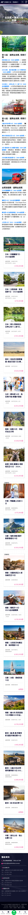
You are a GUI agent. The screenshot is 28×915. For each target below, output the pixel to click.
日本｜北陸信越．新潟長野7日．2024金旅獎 (14, 290)
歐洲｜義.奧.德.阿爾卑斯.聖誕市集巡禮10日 (13, 734)
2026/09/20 (14, 580)
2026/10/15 (14, 543)
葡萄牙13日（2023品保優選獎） (11, 200)
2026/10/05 (14, 614)
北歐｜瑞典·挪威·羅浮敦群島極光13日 (13, 537)
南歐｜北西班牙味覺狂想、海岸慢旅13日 (13, 644)
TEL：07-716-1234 (6, 893)
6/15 (19, 331)
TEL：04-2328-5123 (7, 882)
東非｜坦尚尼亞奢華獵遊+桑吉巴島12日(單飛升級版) (14, 360)
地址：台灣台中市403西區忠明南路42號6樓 (12, 880)
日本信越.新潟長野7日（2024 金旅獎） (13, 158)
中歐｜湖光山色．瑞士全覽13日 (13, 836)
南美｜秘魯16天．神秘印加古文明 (13, 430)
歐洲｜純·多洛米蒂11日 (14, 803)
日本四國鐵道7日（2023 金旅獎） (12, 190)
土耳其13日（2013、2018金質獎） (12, 222)
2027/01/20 (14, 401)
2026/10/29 (14, 471)
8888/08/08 (14, 684)
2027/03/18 (8, 263)
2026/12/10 (14, 740)
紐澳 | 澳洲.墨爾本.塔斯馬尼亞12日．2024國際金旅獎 (14, 465)
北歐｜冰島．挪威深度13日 (13, 679)
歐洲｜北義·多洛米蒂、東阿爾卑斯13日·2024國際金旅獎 (14, 769)
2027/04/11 (8, 510)
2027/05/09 (14, 436)
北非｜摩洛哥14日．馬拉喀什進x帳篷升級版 (14, 395)
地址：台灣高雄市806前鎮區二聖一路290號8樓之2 (14, 891)
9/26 (20, 436)
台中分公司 (6, 878)
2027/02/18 (8, 473)
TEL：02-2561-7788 (7, 872)
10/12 (19, 614)
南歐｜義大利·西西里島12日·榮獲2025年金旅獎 (14, 714)
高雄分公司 (6, 888)
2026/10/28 (14, 296)
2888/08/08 (8, 545)
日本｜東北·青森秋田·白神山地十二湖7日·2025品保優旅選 (13, 325)
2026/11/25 (14, 261)
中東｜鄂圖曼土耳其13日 (13, 502)
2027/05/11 (14, 331)
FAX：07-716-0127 (6, 895)
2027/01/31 (14, 366)
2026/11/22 (14, 719)
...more (14, 263)
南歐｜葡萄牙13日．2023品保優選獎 (13, 609)
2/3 (19, 401)
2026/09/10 (14, 508)
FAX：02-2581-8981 (7, 874)
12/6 (19, 719)
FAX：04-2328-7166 (7, 884)
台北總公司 (6, 867)
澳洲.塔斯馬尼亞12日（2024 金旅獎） (13, 136)
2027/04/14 (8, 298)
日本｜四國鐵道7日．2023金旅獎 (13, 255)
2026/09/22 (14, 775)
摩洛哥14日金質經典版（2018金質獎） (13, 212)
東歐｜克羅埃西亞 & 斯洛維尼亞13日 (13, 574)
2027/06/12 (14, 649)
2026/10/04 (14, 842)
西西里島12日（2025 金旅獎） (10, 60)
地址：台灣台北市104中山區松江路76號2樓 (12, 870)
